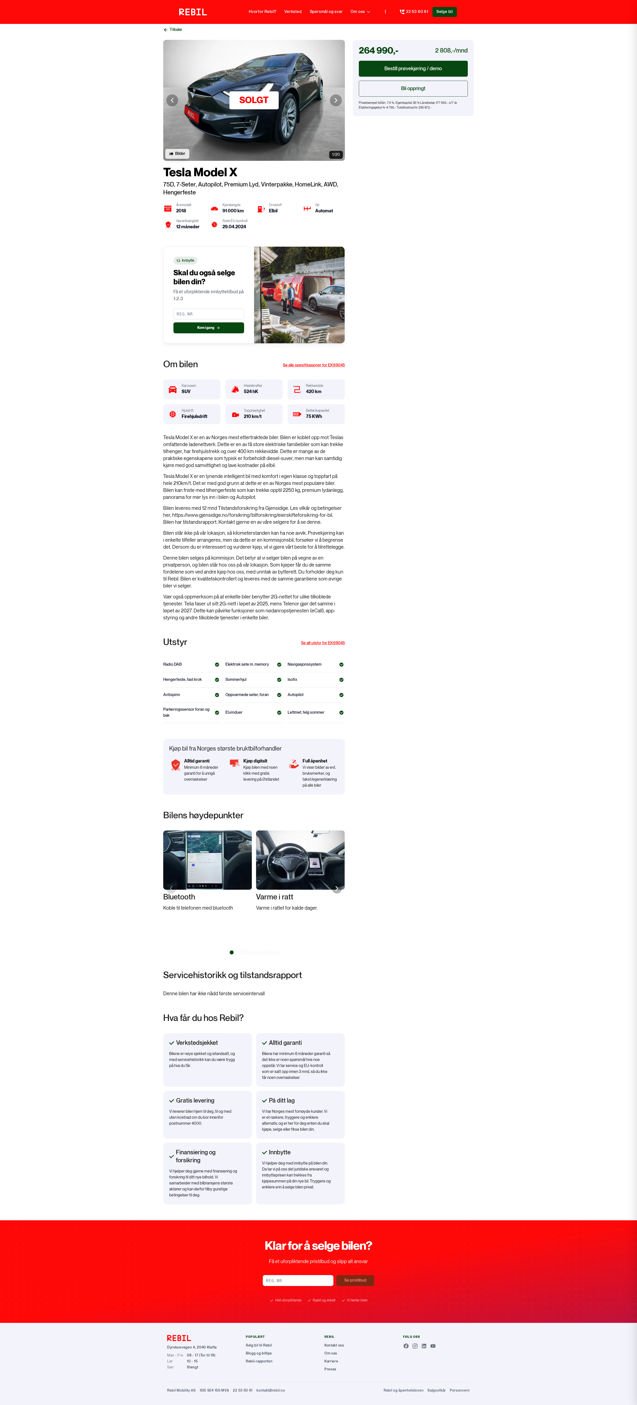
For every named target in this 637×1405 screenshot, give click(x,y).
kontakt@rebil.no (271, 1390)
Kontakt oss (334, 1345)
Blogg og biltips (259, 1353)
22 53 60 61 (243, 1390)
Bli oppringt (413, 88)
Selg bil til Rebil (259, 1345)
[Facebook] (406, 1346)
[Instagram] (415, 1346)
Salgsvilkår (436, 1390)
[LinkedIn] (424, 1346)
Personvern (460, 1390)
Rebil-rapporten (259, 1361)
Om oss (358, 12)
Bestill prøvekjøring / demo (413, 68)
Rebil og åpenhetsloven (404, 1390)
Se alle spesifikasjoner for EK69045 (314, 365)
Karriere (331, 1361)
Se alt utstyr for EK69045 (323, 643)
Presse (330, 1369)
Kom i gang (205, 328)
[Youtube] (433, 1346)
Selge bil (444, 12)
